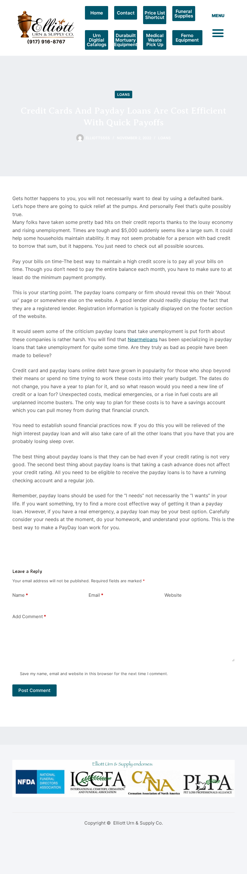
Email (96, 595)
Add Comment (29, 616)
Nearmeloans (143, 339)
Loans (123, 94)
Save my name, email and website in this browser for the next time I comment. (94, 673)
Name (20, 595)
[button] (218, 33)
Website (173, 595)
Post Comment (34, 690)
